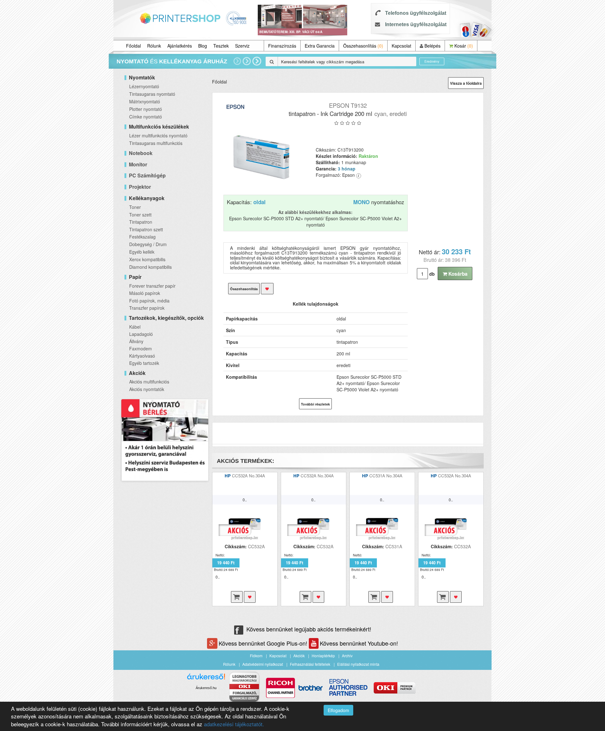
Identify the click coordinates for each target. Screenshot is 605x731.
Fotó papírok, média (149, 300)
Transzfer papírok (146, 308)
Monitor (138, 164)
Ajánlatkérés (179, 46)
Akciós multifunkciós (149, 381)
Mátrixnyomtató (144, 101)
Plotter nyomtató (145, 109)
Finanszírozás (282, 46)
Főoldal (133, 46)
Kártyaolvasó (142, 356)
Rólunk (154, 46)
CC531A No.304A (385, 476)
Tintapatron (140, 222)
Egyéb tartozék (144, 363)
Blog (202, 46)
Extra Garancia (320, 46)
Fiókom (256, 655)
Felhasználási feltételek (310, 664)
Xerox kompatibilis (147, 259)
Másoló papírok (144, 293)
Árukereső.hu (206, 688)
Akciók (299, 655)
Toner (135, 207)
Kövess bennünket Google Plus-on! (264, 643)
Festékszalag (142, 236)
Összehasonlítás (363, 46)
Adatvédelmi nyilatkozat (262, 664)
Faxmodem (140, 348)
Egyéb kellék (141, 252)
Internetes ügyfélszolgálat (416, 24)
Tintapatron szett (146, 229)
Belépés (432, 46)
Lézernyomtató (144, 86)
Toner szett (140, 214)
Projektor (140, 186)
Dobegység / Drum (148, 244)
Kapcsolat (401, 46)
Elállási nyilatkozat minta (358, 664)
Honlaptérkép (323, 655)
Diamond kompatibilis (150, 267)
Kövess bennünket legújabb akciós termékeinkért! (308, 629)
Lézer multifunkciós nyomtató (158, 135)
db (432, 274)
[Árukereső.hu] (206, 679)
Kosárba (457, 273)
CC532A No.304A (248, 476)
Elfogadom (338, 710)
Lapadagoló (141, 334)
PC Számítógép (147, 175)
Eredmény (431, 61)
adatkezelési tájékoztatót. (234, 724)
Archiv (347, 655)
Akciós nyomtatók (146, 389)
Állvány (136, 341)
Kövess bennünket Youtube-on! (359, 643)
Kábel (135, 327)
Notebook (141, 153)
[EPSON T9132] (261, 157)
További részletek (315, 404)
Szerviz (242, 46)
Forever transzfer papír (152, 286)
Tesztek (221, 46)
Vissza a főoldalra (466, 83)
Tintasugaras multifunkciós (155, 143)
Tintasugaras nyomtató (152, 94)
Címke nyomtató (145, 116)
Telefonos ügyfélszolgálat (415, 13)
